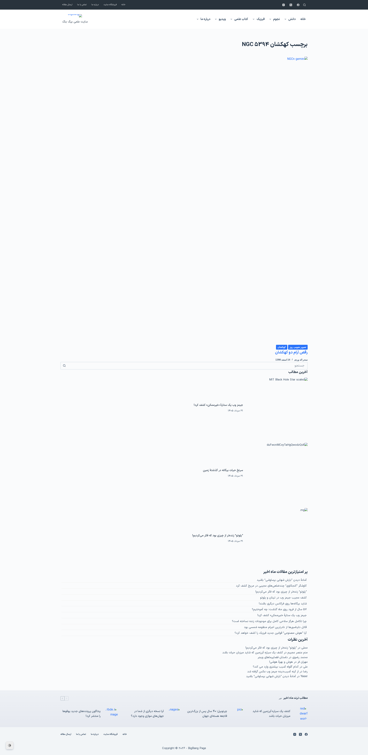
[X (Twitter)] (291, 5)
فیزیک (261, 19)
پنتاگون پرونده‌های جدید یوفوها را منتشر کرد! (81, 713)
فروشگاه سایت (110, 4)
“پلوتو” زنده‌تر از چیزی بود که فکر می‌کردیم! (217, 535)
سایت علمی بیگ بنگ (75, 22)
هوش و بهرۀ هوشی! (281, 662)
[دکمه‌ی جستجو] (64, 365)
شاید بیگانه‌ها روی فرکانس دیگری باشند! (283, 604)
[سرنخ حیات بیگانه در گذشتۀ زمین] (277, 473)
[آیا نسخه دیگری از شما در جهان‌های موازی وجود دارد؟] (174, 714)
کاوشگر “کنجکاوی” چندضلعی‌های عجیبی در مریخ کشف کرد (271, 586)
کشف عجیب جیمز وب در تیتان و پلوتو (283, 598)
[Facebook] (298, 5)
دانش (292, 19)
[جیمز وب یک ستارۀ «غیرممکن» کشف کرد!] (277, 408)
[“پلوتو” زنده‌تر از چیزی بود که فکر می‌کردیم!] (277, 538)
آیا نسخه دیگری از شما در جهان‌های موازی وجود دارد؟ (147, 713)
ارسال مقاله (67, 4)
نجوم (276, 19)
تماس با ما (82, 4)
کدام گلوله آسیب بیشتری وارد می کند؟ (276, 667)
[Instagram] (283, 5)
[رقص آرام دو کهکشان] (184, 200)
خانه (123, 4)
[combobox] (187, 366)
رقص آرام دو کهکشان (291, 352)
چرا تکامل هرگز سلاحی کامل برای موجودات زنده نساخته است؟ (269, 621)
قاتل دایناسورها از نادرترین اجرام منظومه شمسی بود (275, 627)
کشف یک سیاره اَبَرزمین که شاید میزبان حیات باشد (252, 652)
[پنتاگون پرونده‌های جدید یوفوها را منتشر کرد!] (111, 714)
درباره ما (95, 4)
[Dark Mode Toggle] (9, 745)
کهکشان (282, 347)
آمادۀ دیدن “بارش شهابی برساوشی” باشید (282, 580)
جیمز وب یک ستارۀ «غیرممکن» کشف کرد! (218, 405)
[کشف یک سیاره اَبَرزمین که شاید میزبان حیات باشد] (301, 713)
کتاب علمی (241, 19)
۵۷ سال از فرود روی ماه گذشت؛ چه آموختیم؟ (279, 609)
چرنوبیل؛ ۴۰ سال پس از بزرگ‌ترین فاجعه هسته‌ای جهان (207, 713)
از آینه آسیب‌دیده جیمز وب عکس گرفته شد (273, 671)
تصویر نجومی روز (298, 347)
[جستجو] (304, 5)
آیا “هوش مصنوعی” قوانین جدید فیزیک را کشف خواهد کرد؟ (271, 633)
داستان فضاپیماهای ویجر (273, 657)
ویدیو (222, 19)
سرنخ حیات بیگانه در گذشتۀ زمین (223, 470)
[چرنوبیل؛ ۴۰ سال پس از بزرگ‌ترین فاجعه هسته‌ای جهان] (237, 714)
